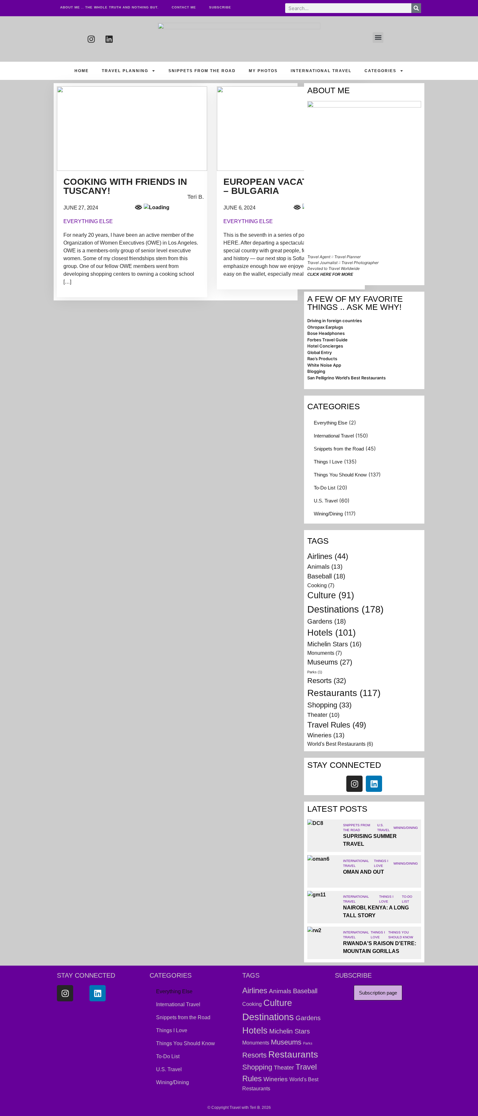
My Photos (263, 71)
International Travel (321, 71)
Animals (324, 566)
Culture (330, 595)
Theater (323, 715)
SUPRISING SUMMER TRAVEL (370, 840)
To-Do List (324, 487)
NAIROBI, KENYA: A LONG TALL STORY (376, 911)
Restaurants (343, 693)
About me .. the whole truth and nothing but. (109, 7)
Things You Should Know (340, 474)
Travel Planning (125, 71)
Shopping (329, 705)
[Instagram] (91, 39)
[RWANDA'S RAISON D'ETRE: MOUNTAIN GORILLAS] (323, 943)
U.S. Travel (326, 500)
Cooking (320, 585)
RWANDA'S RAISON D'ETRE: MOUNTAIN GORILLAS (379, 947)
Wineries (325, 735)
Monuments (324, 653)
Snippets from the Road (202, 71)
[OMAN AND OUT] (323, 871)
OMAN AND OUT (363, 872)
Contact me (184, 7)
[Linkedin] (109, 39)
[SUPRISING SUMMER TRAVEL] (323, 835)
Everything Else (330, 422)
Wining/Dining (328, 513)
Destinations (345, 609)
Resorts (326, 681)
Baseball (326, 576)
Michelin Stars (334, 644)
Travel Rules (336, 724)
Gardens (326, 621)
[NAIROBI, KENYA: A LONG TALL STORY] (323, 907)
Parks (314, 672)
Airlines (327, 556)
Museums (329, 662)
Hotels (331, 633)
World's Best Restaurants (340, 744)
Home (81, 71)
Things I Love (328, 461)
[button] (378, 37)
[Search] (416, 8)
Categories (380, 71)
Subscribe (220, 7)
